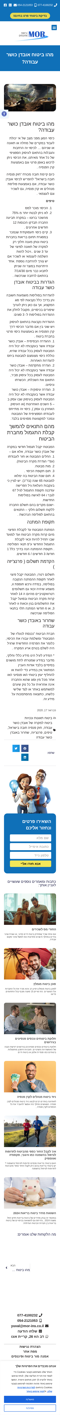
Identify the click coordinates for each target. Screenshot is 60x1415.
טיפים (48, 732)
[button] (4, 114)
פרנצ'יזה (36, 732)
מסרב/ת (30, 1408)
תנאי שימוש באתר (35, 1391)
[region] (30, 1388)
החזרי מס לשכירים (44, 929)
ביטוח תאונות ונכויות (38, 718)
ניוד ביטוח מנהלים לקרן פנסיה (36, 1096)
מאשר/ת (30, 1399)
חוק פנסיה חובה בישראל (25, 727)
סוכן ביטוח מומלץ (44, 984)
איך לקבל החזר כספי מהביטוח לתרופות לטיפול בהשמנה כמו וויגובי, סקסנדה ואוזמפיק (30, 1155)
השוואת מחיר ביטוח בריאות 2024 (34, 1213)
